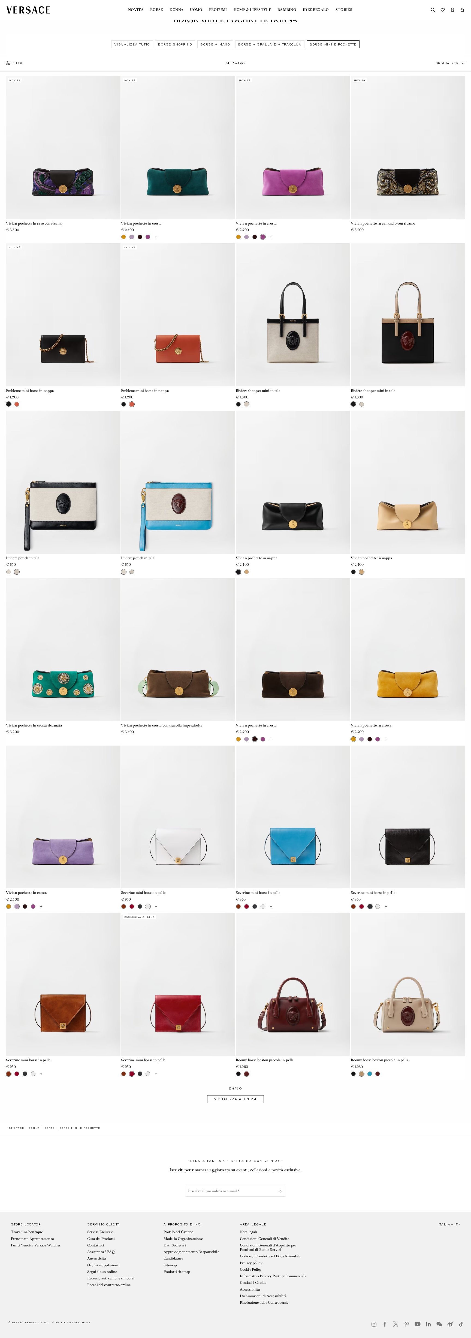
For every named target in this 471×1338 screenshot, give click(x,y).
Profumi (218, 10)
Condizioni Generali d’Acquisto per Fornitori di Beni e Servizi (268, 1247)
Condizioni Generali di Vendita (264, 1238)
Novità (136, 10)
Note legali (248, 1232)
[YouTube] (417, 1324)
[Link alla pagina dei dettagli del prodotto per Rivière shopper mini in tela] (293, 314)
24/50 (235, 1088)
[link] (15, 1128)
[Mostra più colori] (156, 237)
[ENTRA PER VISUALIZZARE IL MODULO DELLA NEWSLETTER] (280, 1191)
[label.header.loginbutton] (452, 10)
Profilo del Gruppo (178, 1232)
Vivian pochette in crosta (141, 223)
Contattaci (95, 1245)
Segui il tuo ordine (102, 1271)
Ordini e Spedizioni (102, 1265)
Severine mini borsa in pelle (143, 892)
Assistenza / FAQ (100, 1251)
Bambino (286, 10)
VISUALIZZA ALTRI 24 (235, 1099)
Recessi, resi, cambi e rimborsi (110, 1278)
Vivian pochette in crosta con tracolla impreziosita (162, 725)
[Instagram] (374, 1324)
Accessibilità (250, 1289)
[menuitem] (136, 10)
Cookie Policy (251, 1269)
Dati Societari (175, 1245)
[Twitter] (395, 1324)
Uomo (196, 10)
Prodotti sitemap (177, 1271)
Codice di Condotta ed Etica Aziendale (270, 1256)
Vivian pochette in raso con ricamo (34, 223)
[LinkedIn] (428, 1324)
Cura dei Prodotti (101, 1238)
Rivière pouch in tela (23, 558)
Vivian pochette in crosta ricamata (34, 725)
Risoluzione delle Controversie (264, 1302)
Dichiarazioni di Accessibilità (263, 1296)
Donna (177, 10)
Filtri (18, 63)
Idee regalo (316, 10)
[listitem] (132, 44)
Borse (156, 10)
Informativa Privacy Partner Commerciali (273, 1276)
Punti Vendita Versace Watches (36, 1245)
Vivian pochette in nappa (256, 558)
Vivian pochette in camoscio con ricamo (383, 223)
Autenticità (96, 1258)
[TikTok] (461, 1324)
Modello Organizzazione (183, 1238)
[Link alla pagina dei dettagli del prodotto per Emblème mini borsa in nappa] (63, 314)
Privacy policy (251, 1263)
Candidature (173, 1258)
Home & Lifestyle (252, 10)
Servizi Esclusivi (100, 1232)
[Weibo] (450, 1324)
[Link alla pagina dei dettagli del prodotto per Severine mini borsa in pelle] (178, 817)
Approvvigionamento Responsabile (191, 1251)
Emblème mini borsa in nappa (30, 390)
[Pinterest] (406, 1324)
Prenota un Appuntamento (32, 1238)
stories (344, 10)
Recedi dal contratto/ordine (109, 1284)
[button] (462, 10)
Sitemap (170, 1265)
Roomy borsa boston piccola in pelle (265, 1060)
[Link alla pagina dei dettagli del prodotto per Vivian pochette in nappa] (293, 482)
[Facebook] (385, 1324)
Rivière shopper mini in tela (258, 390)
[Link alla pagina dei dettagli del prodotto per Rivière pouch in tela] (63, 482)
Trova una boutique (27, 1232)
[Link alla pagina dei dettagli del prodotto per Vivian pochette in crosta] (178, 147)
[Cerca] (433, 10)
